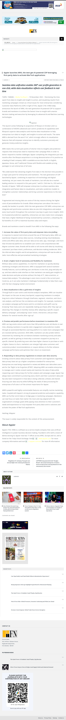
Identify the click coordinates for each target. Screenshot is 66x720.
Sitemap (55, 718)
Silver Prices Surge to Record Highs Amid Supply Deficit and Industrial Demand (31, 667)
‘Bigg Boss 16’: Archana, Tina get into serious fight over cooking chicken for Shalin (18, 462)
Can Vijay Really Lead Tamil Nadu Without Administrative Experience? (30, 576)
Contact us (61, 718)
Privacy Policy (47, 718)
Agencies (6, 80)
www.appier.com (44, 438)
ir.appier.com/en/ (34, 441)
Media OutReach (21, 97)
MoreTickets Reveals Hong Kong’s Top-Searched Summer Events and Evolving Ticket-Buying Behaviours (11, 508)
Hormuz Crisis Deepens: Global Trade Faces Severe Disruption (28, 610)
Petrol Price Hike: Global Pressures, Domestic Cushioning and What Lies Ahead (32, 601)
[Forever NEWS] (33, 30)
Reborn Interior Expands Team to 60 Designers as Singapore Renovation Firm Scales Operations (54, 508)
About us (40, 718)
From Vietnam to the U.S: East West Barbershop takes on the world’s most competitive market (33, 508)
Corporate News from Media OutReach (54, 80)
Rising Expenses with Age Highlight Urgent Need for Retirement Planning (31, 584)
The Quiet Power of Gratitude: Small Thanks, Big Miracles (26, 593)
